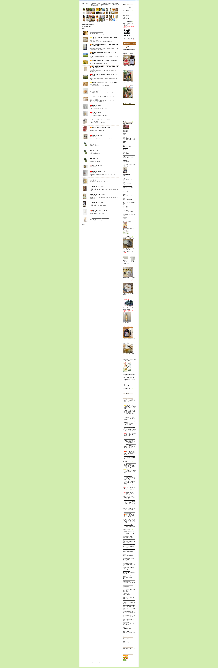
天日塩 (124, 142)
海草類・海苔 (125, 148)
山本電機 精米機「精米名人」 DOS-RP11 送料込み (101, 119)
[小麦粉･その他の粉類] (107, 9)
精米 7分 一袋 (94, 150)
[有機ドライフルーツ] (117, 13)
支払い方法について (105, 662)
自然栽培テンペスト (126, 631)
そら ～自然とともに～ (127, 638)
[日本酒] (107, 13)
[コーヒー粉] (90, 19)
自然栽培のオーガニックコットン (129, 214)
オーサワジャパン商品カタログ (128, 221)
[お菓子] (113, 16)
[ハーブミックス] (113, 13)
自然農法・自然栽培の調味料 (128, 551)
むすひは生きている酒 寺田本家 (129, 582)
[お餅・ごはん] (100, 16)
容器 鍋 (124, 218)
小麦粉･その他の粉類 (127, 146)
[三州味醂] (129, 367)
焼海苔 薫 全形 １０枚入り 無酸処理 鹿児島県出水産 (129, 457)
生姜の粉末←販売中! (127, 322)
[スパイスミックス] (129, 348)
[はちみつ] (93, 19)
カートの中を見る (126, 18)
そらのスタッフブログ (127, 641)
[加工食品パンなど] (103, 9)
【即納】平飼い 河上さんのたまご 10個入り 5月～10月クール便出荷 (130, 414)
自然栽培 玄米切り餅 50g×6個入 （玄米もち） (100, 218)
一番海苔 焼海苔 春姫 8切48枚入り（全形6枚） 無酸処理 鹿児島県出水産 (129, 411)
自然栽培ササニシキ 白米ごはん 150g (99, 171)
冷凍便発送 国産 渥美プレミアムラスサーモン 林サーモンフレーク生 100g (129, 475)
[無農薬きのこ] (87, 9)
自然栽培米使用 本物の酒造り (128, 611)
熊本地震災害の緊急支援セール (129, 619)
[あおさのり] (129, 303)
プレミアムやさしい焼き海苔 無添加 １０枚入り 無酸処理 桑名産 (130, 434)
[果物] (97, 9)
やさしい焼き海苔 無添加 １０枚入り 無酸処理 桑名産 (130, 430)
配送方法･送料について (114, 662)
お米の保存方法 (126, 586)
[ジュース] (97, 19)
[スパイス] (117, 9)
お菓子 (124, 178)
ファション (125, 217)
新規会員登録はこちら (127, 15)
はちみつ (125, 149)
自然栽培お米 (92, 24)
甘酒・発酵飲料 (126, 161)
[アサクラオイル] (97, 13)
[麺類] (113, 9)
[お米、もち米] (100, 9)
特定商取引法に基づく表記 (95, 662)
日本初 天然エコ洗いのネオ (128, 587)
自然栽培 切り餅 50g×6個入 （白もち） (99, 210)
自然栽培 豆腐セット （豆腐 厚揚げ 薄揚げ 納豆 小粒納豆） (129, 606)
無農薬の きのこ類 (126, 571)
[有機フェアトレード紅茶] (90, 16)
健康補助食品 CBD (126, 166)
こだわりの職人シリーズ (127, 569)
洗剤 (124, 204)
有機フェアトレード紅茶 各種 (128, 597)
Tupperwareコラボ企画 (127, 628)
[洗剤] (113, 19)
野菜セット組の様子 (126, 594)
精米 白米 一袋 (95, 158)
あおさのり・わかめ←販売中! (129, 307)
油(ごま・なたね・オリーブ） (128, 157)
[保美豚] (90, 13)
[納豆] (84, 19)
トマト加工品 (125, 191)
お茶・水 (124, 141)
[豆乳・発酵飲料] (84, 13)
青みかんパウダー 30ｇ (128, 496)
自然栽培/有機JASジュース (128, 199)
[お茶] (103, 16)
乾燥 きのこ (125, 152)
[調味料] (87, 16)
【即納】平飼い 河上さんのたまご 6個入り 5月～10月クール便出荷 (129, 418)
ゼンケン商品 (125, 210)
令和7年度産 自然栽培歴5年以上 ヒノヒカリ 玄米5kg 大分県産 (104, 60)
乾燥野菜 (124, 194)
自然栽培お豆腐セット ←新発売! (129, 277)
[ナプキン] (107, 19)
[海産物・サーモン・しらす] (87, 19)
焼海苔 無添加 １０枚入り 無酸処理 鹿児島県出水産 (130, 427)
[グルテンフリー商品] (117, 19)
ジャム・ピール (126, 207)
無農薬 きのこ (126, 137)
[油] (100, 19)
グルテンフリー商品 (126, 174)
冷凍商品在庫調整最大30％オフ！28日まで (129, 124)
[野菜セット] (84, 9)
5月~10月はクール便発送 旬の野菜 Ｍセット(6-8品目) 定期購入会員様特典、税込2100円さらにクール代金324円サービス (130, 402)
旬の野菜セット (126, 130)
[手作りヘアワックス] (129, 243)
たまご (124, 135)
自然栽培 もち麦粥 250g (97, 165)
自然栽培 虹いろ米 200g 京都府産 (97, 194)
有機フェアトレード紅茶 (127, 186)
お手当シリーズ (126, 622)
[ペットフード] (103, 19)
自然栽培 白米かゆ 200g (96, 105)
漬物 (124, 134)
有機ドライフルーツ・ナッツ (128, 187)
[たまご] (107, 16)
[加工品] (87, 13)
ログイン (124, 12)
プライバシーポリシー (123, 662)
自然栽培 (85, 3)
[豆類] (93, 13)
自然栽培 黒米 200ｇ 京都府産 (98, 202)
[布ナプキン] (129, 288)
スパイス (124, 192)
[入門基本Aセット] (129, 75)
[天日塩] (84, 16)
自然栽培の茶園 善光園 (127, 536)
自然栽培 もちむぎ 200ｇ (97, 135)
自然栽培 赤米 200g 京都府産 (98, 186)
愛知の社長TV (125, 591)
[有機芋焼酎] (129, 332)
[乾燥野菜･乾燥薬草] (93, 9)
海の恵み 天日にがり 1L (131, 492)
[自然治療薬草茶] (110, 16)
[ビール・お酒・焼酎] (103, 13)
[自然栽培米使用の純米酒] (129, 60)
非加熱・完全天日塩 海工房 (128, 537)
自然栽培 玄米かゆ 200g (96, 112)
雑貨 (124, 215)
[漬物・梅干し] (97, 16)
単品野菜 (124, 133)
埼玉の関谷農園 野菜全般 (128, 563)
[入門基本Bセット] (129, 92)
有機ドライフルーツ (126, 598)
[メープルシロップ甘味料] (110, 9)
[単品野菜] (90, 9)
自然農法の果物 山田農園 (128, 555)
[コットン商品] (110, 19)
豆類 (124, 175)
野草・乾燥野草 (126, 206)
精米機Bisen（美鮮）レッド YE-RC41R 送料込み (101, 127)
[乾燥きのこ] (100, 13)
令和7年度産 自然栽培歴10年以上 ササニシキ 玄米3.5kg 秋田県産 (104, 82)
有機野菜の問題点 (126, 593)
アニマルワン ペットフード (128, 616)
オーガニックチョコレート (128, 195)
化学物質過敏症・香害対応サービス (129, 229)
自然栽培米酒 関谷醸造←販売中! (129, 65)
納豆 (124, 182)
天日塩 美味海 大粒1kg (130, 526)
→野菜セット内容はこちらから (129, 390)
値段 (90, 26)
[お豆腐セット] (117, 16)
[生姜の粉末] (129, 317)
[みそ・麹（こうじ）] (93, 16)
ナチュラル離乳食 (126, 620)
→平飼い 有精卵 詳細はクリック (129, 377)
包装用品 (124, 219)
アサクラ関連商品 (126, 153)
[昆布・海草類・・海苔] (110, 13)
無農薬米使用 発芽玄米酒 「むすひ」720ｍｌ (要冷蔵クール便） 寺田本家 (129, 466)
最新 (92, 26)
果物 (124, 145)
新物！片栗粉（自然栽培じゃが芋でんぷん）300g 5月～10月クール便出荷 (130, 512)
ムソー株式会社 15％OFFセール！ (129, 615)
